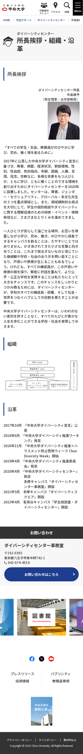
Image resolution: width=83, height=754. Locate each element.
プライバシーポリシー (19, 740)
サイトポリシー (48, 740)
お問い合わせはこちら (41, 574)
